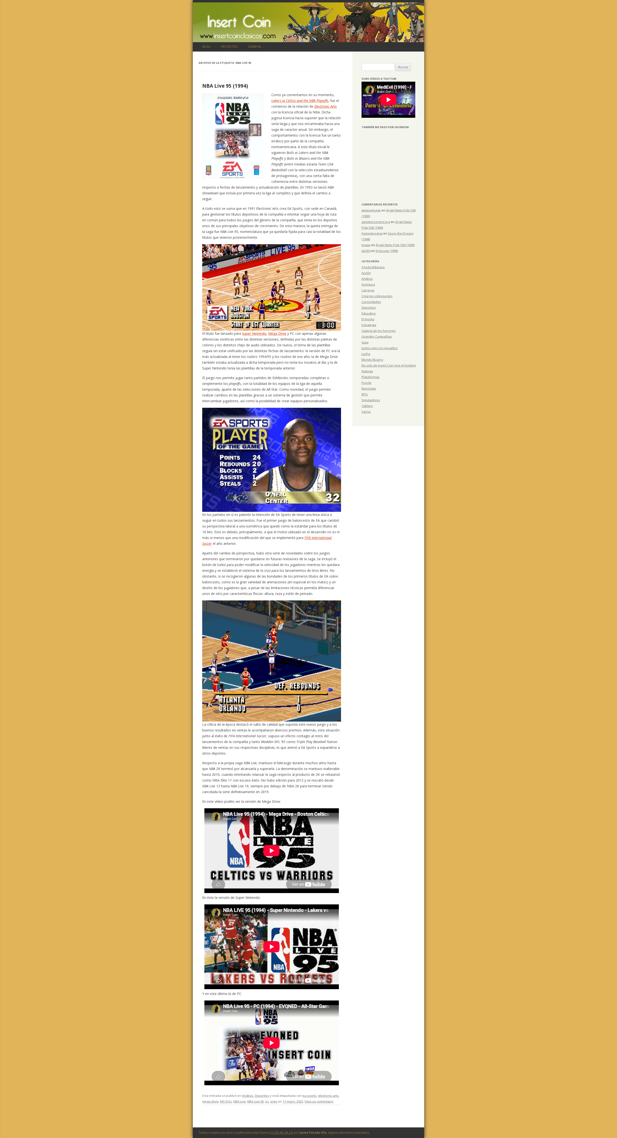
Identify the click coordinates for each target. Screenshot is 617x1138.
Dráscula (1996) (387, 251)
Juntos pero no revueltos (380, 348)
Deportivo (262, 1095)
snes (273, 1101)
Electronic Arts (325, 106)
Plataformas (371, 377)
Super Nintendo (254, 333)
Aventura (368, 284)
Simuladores (371, 400)
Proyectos (229, 47)
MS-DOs (226, 1101)
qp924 (366, 251)
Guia (365, 342)
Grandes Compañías (377, 336)
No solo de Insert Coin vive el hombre (389, 365)
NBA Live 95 (255, 1101)
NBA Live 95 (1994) (225, 85)
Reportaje (369, 388)
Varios (366, 411)
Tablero (367, 406)
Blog (206, 47)
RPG (365, 394)
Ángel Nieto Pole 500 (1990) (395, 245)
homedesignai (372, 233)
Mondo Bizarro (372, 359)
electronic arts (328, 1095)
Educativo (369, 313)
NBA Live (239, 1101)
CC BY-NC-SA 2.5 (282, 1133)
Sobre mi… (255, 47)
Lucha (366, 354)
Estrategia (369, 325)
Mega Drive (277, 333)
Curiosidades (371, 302)
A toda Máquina (373, 267)
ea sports (309, 1095)
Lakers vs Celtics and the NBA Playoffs (299, 100)
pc (267, 1101)
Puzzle (366, 383)
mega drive (210, 1101)
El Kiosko (368, 319)
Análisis (247, 1095)
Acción (366, 273)
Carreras (368, 290)
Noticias (367, 371)
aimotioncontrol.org (376, 222)
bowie (366, 245)
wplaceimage (371, 210)
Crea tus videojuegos (377, 296)
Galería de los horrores (379, 331)
